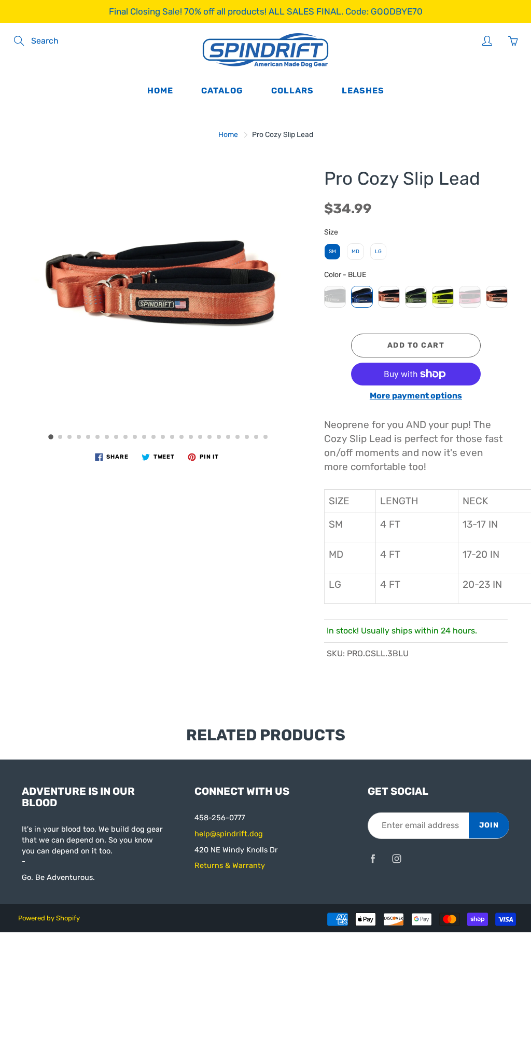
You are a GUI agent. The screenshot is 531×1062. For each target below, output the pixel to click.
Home (160, 90)
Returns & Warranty (229, 865)
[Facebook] (373, 858)
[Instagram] (397, 858)
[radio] (332, 251)
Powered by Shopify (49, 918)
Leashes (363, 90)
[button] (50, 436)
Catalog (222, 90)
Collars (292, 90)
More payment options (416, 396)
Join (489, 825)
